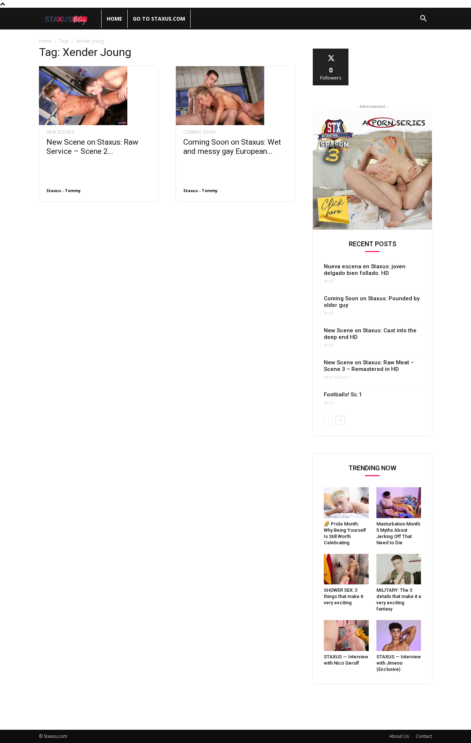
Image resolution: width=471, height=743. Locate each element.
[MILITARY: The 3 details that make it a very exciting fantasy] (398, 569)
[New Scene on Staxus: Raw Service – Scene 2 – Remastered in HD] (98, 95)
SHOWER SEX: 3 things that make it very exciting (343, 596)
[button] (423, 19)
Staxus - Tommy (63, 190)
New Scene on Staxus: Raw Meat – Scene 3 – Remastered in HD (369, 365)
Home (114, 18)
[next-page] (340, 420)
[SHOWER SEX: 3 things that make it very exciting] (346, 569)
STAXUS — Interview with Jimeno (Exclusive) (398, 663)
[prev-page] (328, 420)
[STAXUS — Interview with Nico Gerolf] (346, 635)
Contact (424, 736)
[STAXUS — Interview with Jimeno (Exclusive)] (398, 635)
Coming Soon (199, 132)
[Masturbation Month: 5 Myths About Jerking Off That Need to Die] (398, 502)
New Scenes (60, 132)
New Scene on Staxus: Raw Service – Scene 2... (92, 147)
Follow (331, 51)
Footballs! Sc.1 (343, 394)
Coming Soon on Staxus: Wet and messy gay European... (232, 147)
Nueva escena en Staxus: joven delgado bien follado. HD (365, 269)
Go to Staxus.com (159, 18)
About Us (399, 736)
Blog (329, 281)
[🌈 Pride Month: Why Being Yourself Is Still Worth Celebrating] (346, 502)
